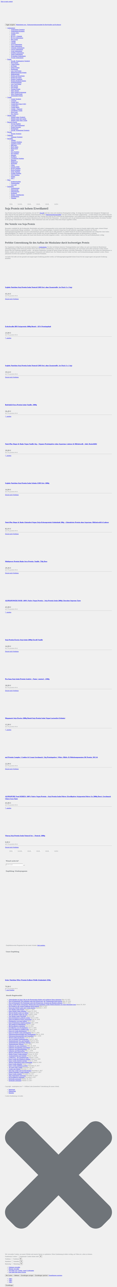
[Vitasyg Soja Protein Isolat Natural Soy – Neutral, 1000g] (58, 821)
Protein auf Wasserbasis (18, 76)
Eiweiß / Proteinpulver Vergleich (20, 61)
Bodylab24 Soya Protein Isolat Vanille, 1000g (21, 405)
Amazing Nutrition (16, 142)
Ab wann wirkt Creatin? (16, 1067)
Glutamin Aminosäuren (17, 48)
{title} (10, 1278)
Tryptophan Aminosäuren (18, 56)
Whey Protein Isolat (16, 94)
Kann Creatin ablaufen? (15, 1064)
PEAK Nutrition (15, 168)
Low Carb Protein (16, 71)
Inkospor (13, 155)
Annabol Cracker (16, 143)
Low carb (14, 185)
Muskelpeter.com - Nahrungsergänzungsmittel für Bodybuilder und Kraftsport (38, 24)
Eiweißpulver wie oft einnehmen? (18, 1027)
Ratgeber (11, 1093)
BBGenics (14, 145)
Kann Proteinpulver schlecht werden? (19, 1018)
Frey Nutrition (15, 152)
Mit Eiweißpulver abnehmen (17, 1026)
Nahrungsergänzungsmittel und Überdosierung (22, 1034)
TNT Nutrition (15, 175)
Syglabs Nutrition (16, 173)
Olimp (13, 165)
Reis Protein (14, 86)
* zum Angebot (9, 990)
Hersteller (10, 138)
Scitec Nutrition (15, 171)
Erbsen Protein (15, 67)
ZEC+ (13, 178)
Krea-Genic (14, 112)
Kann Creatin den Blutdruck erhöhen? (20, 1059)
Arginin (13, 34)
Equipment (10, 186)
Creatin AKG (15, 102)
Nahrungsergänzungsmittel (53, 214)
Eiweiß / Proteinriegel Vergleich (20, 130)
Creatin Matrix (15, 107)
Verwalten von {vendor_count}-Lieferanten (21, 1270)
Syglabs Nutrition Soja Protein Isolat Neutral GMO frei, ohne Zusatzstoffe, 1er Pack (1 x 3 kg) (38, 287)
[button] (58, 1175)
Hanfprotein (14, 69)
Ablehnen (16, 1275)
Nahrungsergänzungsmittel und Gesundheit (21, 1036)
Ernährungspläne (16, 181)
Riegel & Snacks (12, 122)
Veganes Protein (15, 89)
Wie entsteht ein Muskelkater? (17, 1024)
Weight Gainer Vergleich (18, 117)
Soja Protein (14, 87)
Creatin (9, 97)
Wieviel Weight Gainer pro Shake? (19, 1013)
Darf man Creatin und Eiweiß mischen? (20, 1070)
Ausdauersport (15, 188)
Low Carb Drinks (16, 84)
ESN (12, 150)
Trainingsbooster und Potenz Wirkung (20, 1042)
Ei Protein (14, 66)
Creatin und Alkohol (14, 1069)
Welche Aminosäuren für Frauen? (18, 1052)
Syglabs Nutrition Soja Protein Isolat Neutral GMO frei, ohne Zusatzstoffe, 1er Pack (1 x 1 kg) (38, 365)
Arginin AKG (15, 33)
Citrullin (13, 43)
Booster (9, 132)
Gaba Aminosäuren (16, 46)
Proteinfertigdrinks (16, 82)
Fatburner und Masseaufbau (17, 1051)
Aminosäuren (11, 28)
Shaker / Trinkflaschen (17, 195)
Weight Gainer (11, 115)
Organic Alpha (15, 166)
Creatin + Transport (16, 109)
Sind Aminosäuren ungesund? (17, 1075)
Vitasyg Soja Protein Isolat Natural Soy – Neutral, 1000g (25, 836)
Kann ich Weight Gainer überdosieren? (20, 1032)
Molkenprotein (15, 74)
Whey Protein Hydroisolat (18, 92)
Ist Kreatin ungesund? (15, 1079)
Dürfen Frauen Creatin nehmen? (18, 1054)
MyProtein (14, 163)
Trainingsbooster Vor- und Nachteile (19, 1041)
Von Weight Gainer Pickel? (16, 1009)
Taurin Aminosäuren (17, 54)
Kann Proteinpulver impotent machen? (20, 1023)
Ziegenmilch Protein (17, 95)
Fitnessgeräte (14, 190)
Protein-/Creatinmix (16, 79)
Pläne (9, 180)
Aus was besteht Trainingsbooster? (19, 1039)
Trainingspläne (15, 183)
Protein (9, 59)
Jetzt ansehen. (41, 945)
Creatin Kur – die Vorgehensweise (19, 1057)
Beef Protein (14, 62)
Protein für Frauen (16, 77)
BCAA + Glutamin (16, 36)
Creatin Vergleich (16, 99)
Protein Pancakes (16, 127)
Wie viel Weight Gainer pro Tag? (18, 1014)
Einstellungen (9, 1285)
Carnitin (13, 41)
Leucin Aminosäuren (17, 49)
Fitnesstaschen (15, 191)
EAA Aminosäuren (16, 44)
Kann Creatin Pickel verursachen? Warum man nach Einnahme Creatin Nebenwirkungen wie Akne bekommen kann (42, 1004)
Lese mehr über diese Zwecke (17, 1272)
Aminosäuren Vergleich (18, 29)
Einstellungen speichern (41, 1275)
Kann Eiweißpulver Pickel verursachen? (20, 1019)
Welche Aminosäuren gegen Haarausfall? (20, 1062)
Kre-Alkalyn (14, 114)
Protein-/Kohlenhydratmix (18, 81)
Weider (13, 176)
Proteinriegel (14, 128)
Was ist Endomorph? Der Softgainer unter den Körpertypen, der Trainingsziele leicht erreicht (35, 1001)
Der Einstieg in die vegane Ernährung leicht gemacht (24, 1006)
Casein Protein (15, 64)
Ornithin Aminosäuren (17, 53)
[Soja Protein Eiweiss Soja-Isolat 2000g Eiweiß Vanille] (58, 625)
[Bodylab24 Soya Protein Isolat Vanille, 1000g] (58, 390)
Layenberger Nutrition (17, 158)
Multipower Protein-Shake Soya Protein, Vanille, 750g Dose (26, 561)
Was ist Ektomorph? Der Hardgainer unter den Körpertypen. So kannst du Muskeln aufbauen (35, 1003)
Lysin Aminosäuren (16, 51)
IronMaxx (14, 157)
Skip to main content (7, 1)
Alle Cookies (9, 1275)
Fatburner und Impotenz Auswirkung (19, 1047)
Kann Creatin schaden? (15, 1074)
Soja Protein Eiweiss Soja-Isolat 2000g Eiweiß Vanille (24, 640)
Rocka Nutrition (15, 170)
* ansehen (8, 338)
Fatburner (10, 135)
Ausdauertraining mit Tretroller (18, 1056)
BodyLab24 (14, 148)
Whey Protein (15, 91)
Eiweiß (42, 213)
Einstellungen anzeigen (27, 1275)
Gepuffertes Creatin (16, 110)
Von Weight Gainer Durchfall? (17, 1016)
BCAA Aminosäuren (17, 38)
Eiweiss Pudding (16, 124)
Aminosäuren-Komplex (18, 31)
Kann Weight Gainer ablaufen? (18, 1011)
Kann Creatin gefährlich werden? (18, 1065)
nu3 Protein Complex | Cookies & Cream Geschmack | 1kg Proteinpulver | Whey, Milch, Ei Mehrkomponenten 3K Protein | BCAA (51, 757)
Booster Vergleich (16, 133)
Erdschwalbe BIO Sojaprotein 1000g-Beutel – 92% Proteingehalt (28, 326)
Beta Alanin (14, 39)
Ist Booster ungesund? (15, 1080)
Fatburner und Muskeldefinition (18, 1049)
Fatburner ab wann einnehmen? (18, 1046)
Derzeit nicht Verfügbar (12, 299)
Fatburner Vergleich (16, 137)
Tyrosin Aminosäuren (17, 57)
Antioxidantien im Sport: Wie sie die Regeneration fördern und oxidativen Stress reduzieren (35, 999)
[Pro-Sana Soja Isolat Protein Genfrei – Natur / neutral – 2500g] (58, 665)
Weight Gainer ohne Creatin (19, 120)
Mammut (13, 160)
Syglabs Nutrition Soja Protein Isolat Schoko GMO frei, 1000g (27, 483)
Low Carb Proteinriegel (18, 125)
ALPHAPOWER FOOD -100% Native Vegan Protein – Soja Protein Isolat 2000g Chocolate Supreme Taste (43, 601)
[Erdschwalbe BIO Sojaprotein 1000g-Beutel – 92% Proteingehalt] (58, 312)
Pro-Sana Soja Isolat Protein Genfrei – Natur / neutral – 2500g (27, 679)
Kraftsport (14, 193)
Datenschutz (12, 1091)
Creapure (13, 100)
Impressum (12, 1089)
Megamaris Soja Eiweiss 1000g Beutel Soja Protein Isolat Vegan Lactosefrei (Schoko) (35, 718)
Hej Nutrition (15, 153)
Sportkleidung (15, 196)
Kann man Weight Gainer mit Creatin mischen (22, 1008)
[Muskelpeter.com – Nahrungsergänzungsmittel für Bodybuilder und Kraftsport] (58, 13)
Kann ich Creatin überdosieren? (18, 1031)
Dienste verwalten (14, 1269)
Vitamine (13, 198)
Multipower (14, 162)
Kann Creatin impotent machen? (18, 1061)
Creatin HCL (15, 105)
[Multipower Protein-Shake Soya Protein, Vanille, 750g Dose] (58, 547)
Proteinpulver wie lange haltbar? (18, 1021)
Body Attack (14, 147)
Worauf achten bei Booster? (17, 1037)
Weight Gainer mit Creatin (18, 119)
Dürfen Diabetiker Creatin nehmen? (19, 1072)
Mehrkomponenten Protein (18, 72)
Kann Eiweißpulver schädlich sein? (19, 1029)
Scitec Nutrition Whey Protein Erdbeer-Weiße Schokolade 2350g (28, 980)
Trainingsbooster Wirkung (16, 1044)
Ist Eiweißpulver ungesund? (17, 1077)
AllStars (13, 140)
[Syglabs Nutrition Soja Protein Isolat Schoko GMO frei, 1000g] (58, 469)
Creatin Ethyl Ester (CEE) (18, 104)
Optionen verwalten (14, 1267)
